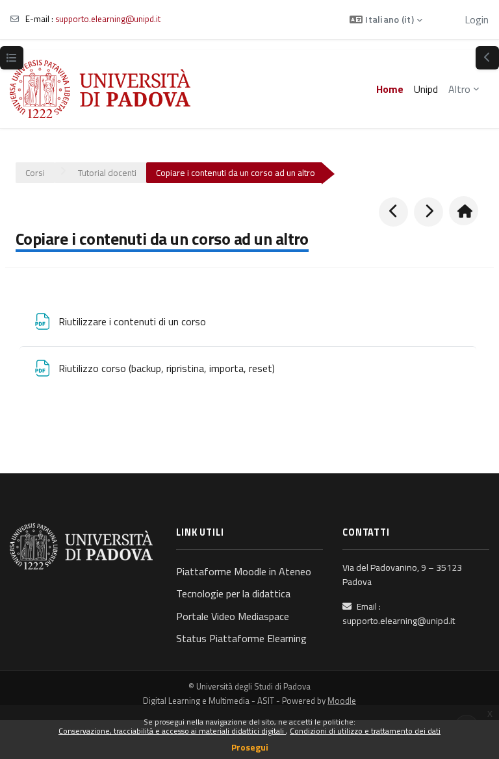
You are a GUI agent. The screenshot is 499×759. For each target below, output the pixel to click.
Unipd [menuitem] (426, 89)
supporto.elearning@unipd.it (107, 18)
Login (477, 19)
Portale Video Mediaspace (232, 616)
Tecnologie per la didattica (233, 593)
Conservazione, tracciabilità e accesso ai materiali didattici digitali (172, 731)
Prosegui (249, 747)
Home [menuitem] (389, 89)
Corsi (35, 172)
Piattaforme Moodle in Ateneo (243, 571)
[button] (386, 19)
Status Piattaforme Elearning (241, 638)
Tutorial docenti (107, 172)
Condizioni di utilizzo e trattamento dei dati (365, 731)
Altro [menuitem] (459, 89)
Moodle (341, 700)
